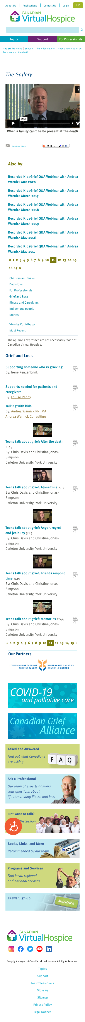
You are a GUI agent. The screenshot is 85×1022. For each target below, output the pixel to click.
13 (64, 259)
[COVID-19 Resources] (42, 695)
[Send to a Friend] (8, 145)
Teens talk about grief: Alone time (31, 487)
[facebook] (21, 949)
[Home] (42, 11)
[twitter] (30, 949)
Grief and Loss (18, 296)
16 (10, 267)
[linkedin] (49, 949)
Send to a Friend (19, 146)
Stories (14, 314)
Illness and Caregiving (24, 302)
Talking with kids (18, 405)
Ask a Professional (22, 778)
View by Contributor (22, 324)
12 (59, 259)
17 (15, 267)
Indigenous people (21, 308)
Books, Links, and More (26, 843)
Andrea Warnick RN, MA (28, 411)
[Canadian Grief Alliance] (42, 726)
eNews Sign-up (19, 898)
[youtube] (39, 949)
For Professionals (20, 290)
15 (74, 259)
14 (69, 259)
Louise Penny (21, 397)
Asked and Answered (23, 748)
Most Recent (17, 330)
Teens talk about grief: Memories (30, 618)
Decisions (16, 284)
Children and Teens (22, 278)
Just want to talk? (21, 813)
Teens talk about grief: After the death (34, 441)
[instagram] (11, 949)
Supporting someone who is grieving (34, 367)
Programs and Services (25, 868)
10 (47, 259)
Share (56, 146)
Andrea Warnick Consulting (25, 416)
